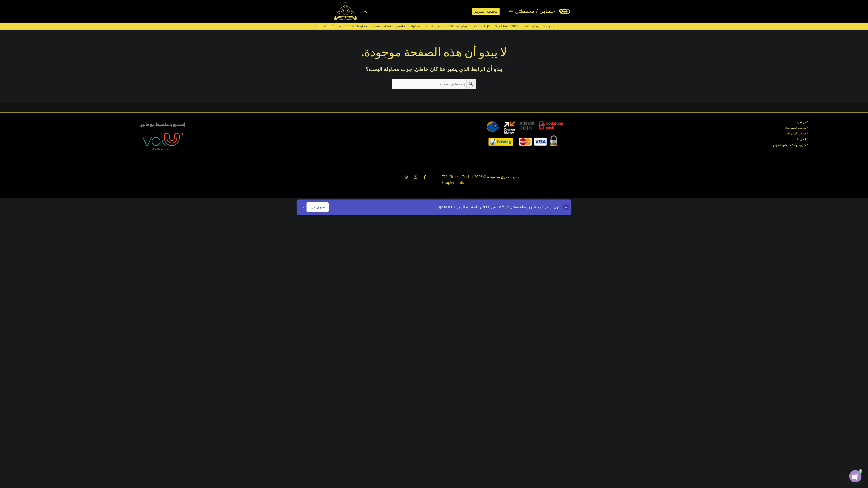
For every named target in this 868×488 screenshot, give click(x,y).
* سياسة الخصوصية (797, 128)
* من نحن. (802, 122)
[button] (365, 11)
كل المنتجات (482, 26)
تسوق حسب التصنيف (455, 26)
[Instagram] (415, 177)
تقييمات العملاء (324, 26)
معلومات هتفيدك (355, 26)
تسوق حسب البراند (421, 26)
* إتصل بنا (802, 139)
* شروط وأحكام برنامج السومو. (790, 145)
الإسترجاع (791, 133)
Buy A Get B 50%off (508, 26)
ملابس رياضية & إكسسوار (388, 26)
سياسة (801, 133)
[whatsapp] (406, 177)
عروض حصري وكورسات (540, 26)
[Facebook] (425, 177)
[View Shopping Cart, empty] (565, 11)
